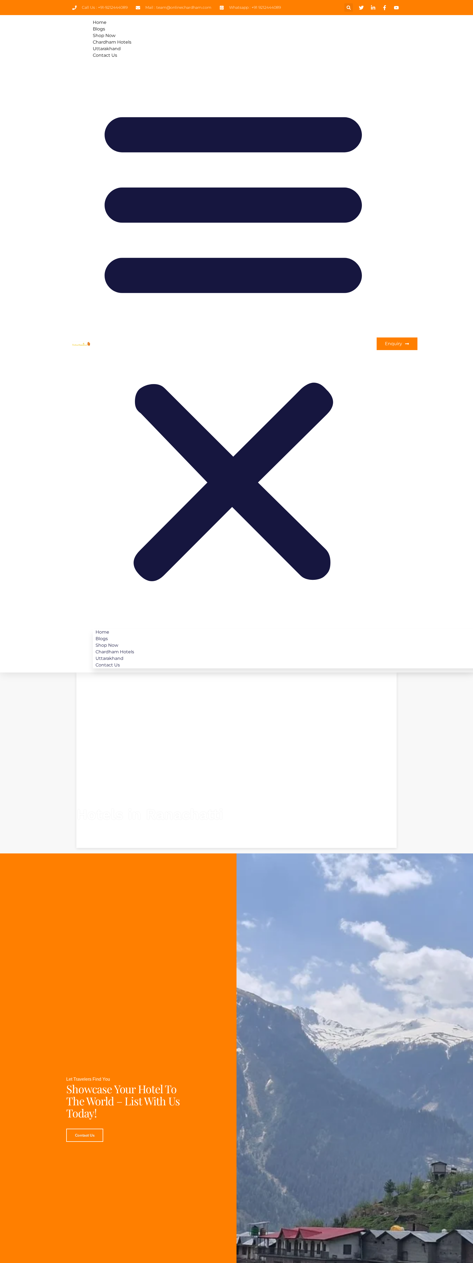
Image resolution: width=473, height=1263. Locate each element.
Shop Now (104, 35)
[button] (348, 7)
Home (99, 22)
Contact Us (105, 55)
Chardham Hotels (112, 42)
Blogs (99, 29)
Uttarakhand (107, 48)
